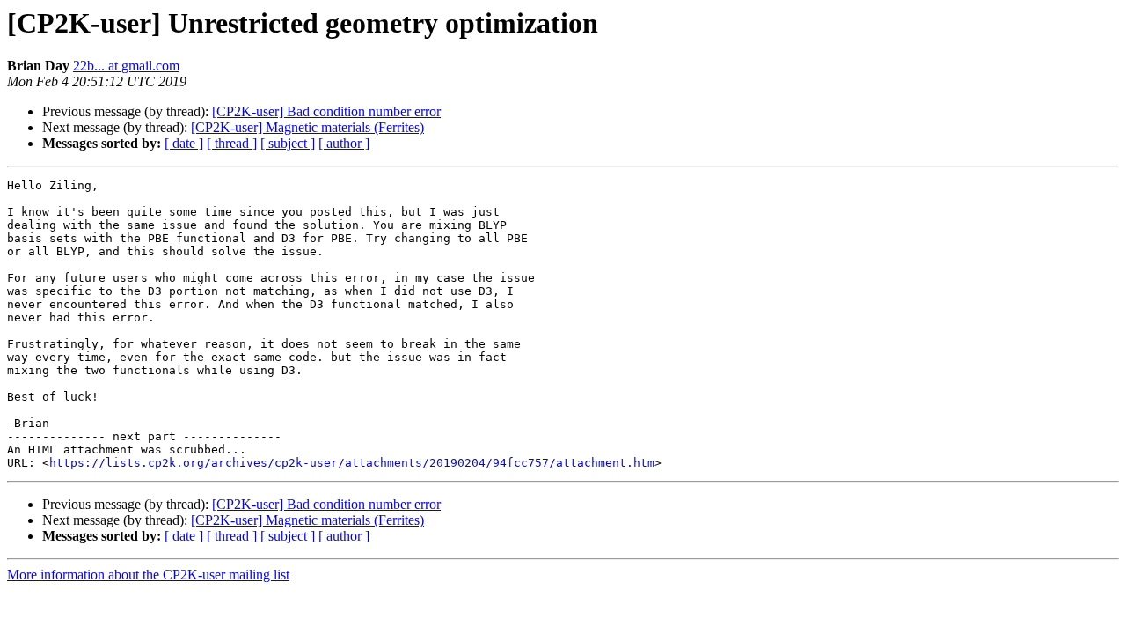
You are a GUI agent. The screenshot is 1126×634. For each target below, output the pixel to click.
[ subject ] (287, 143)
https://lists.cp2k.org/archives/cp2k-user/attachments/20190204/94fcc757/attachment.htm (351, 462)
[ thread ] (232, 143)
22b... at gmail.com (126, 65)
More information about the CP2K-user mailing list (148, 574)
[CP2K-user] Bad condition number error (326, 111)
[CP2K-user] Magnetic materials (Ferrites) (307, 127)
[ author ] (343, 143)
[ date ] (184, 143)
